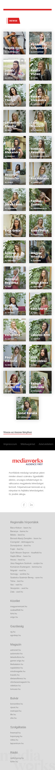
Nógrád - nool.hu (18, 570)
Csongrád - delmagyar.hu (22, 542)
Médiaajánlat (28, 444)
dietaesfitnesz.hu (18, 678)
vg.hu (12, 632)
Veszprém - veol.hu (19, 588)
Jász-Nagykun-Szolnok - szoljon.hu (26, 563)
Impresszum (10, 444)
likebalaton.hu (16, 664)
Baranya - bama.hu (19, 531)
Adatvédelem (46, 444)
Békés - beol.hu (17, 535)
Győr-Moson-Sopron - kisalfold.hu (26, 552)
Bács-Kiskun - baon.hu (20, 527)
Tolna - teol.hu (16, 581)
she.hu (13, 718)
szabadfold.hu (16, 610)
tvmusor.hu (15, 689)
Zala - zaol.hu (16, 592)
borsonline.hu (16, 704)
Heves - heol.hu (17, 559)
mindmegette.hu (17, 671)
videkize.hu (15, 685)
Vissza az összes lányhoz (17, 432)
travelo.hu (15, 675)
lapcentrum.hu (17, 743)
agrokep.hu (15, 635)
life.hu (13, 714)
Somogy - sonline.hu (19, 574)
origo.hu (14, 617)
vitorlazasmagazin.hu (20, 682)
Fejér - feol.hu (16, 549)
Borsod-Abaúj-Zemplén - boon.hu (25, 538)
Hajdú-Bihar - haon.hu (20, 556)
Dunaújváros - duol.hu (20, 545)
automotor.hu (16, 653)
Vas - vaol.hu (16, 584)
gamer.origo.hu (17, 660)
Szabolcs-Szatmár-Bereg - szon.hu (26, 577)
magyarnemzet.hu (18, 606)
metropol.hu (15, 711)
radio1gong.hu (17, 758)
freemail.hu (15, 732)
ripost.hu (14, 707)
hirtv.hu (13, 613)
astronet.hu (15, 650)
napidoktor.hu (16, 668)
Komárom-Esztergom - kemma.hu (26, 567)
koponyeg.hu (16, 736)
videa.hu (14, 740)
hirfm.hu (14, 761)
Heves (13, 20)
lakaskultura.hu (17, 657)
